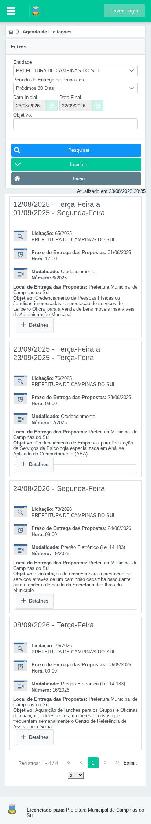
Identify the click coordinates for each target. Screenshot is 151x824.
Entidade (22, 62)
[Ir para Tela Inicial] (32, 10)
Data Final (70, 97)
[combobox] (75, 70)
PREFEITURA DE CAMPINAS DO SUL (58, 70)
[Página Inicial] (10, 31)
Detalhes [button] (38, 325)
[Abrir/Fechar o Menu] (11, 11)
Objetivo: (22, 115)
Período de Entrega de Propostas (48, 80)
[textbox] (75, 123)
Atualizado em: (93, 191)
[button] (124, 10)
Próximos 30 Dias (35, 88)
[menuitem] (10, 31)
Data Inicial (25, 97)
